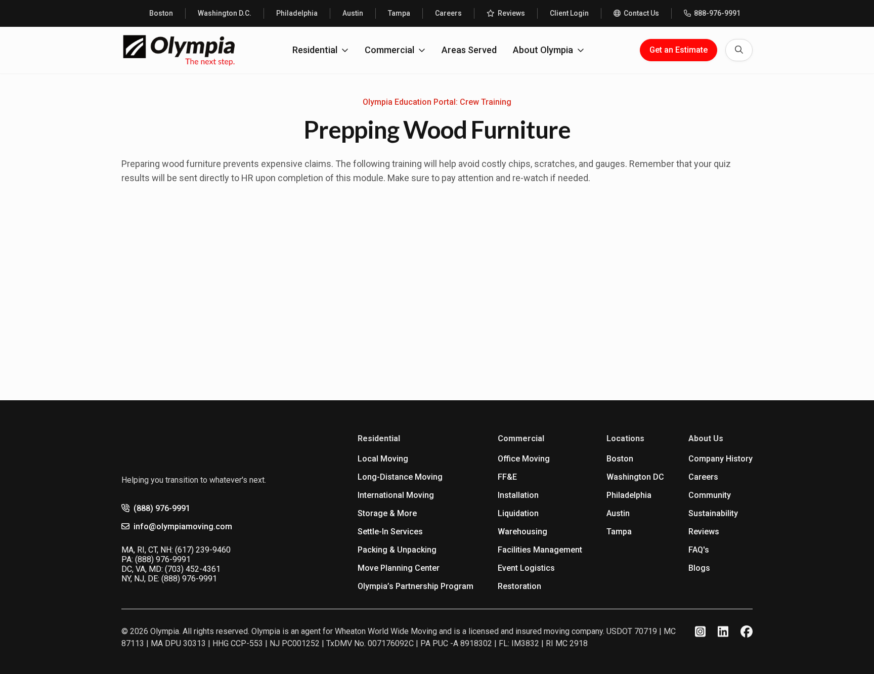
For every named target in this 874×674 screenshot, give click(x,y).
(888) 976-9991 (162, 508)
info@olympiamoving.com (183, 526)
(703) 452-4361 (193, 569)
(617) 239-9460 (203, 550)
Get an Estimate (678, 50)
